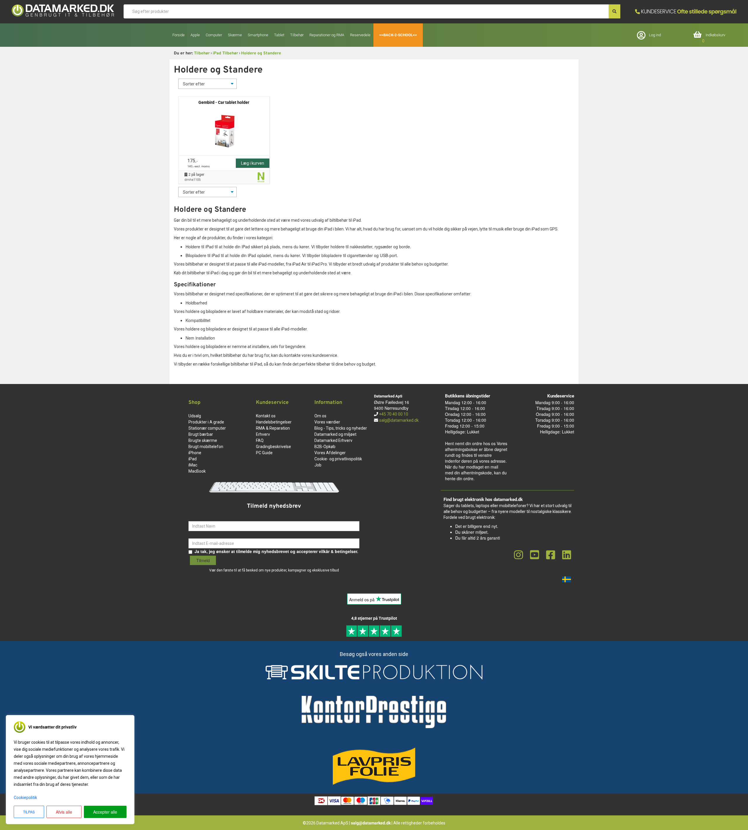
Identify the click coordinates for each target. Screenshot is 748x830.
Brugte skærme (202, 440)
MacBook (197, 471)
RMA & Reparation (273, 428)
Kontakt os (266, 416)
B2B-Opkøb (324, 446)
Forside (178, 35)
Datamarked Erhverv (333, 440)
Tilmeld (203, 560)
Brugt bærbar (200, 434)
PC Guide (264, 452)
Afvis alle (64, 812)
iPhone (194, 452)
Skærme (235, 35)
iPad (192, 459)
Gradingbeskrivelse (273, 446)
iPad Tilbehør (225, 53)
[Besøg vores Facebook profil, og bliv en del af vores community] (550, 555)
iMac (192, 465)
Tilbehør (202, 53)
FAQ (260, 440)
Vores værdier (327, 422)
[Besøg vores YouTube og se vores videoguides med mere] (534, 555)
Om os (320, 416)
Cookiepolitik (25, 797)
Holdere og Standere (261, 53)
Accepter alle (105, 812)
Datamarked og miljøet (335, 434)
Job (317, 465)
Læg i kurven (252, 163)
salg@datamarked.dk (399, 420)
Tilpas (29, 811)
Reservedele (360, 35)
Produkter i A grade (206, 422)
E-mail (194, 534)
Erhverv (263, 434)
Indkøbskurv (715, 35)
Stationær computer (207, 428)
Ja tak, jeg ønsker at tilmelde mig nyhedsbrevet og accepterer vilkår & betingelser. (276, 551)
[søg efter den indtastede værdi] (614, 11)
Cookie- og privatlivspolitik (338, 459)
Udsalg (194, 416)
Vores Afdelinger (330, 452)
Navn (193, 517)
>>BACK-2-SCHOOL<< (398, 35)
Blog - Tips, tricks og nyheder (340, 428)
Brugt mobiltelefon (205, 446)
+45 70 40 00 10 (393, 414)
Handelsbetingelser (274, 422)
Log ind (655, 35)
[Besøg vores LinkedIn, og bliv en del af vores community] (566, 555)
